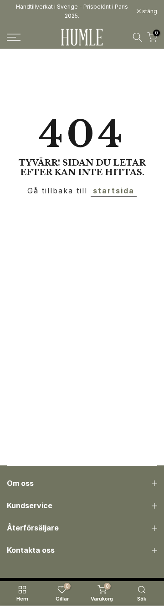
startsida (113, 190)
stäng (149, 11)
